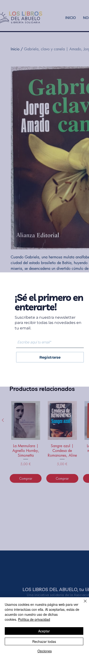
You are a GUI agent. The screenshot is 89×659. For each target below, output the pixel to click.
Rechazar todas (44, 641)
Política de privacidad (34, 619)
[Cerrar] (82, 604)
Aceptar (44, 631)
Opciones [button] (44, 651)
